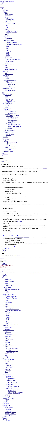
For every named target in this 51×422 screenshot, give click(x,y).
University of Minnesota (7, 272)
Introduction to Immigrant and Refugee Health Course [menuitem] (14, 124)
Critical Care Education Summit (10, 284)
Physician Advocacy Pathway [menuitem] (9, 100)
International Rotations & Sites (11, 378)
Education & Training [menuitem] (7, 81)
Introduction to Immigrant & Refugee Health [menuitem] (13, 117)
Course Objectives (7, 397)
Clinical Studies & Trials (6, 404)
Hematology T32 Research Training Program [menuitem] (11, 42)
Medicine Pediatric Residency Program (8, 246)
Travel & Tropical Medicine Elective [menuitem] (12, 113)
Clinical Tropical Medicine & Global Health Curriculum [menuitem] (12, 115)
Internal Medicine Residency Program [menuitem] (7, 94)
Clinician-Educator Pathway (9, 364)
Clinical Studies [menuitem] (6, 87)
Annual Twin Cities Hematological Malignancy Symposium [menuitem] (13, 59)
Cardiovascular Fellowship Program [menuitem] (9, 14)
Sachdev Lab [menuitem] (7, 53)
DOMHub (4, 274)
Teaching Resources (8, 400)
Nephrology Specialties (7, 343)
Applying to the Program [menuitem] (8, 95)
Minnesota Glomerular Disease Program (9, 413)
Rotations (7, 377)
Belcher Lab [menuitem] (7, 47)
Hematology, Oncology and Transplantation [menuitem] (8, 40)
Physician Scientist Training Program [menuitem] (10, 101)
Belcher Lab (7, 313)
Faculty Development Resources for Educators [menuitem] (8, 133)
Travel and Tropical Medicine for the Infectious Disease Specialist (15, 392)
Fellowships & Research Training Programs (8, 359)
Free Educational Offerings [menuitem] (9, 116)
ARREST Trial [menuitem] (8, 145)
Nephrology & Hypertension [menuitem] (6, 75)
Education (3, 161)
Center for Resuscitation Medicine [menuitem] (9, 144)
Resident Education (7, 375)
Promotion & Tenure (5, 419)
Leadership (6, 328)
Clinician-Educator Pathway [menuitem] (9, 99)
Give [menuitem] (2, 155)
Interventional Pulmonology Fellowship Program (12, 348)
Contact (4, 276)
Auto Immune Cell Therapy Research (9, 415)
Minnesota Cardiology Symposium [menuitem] (10, 20)
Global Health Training (5, 249)
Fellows (9, 349)
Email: (1, 264)
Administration (5, 416)
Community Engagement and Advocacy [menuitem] (9, 61)
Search (1, 4)
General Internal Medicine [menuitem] (6, 36)
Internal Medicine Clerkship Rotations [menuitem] (9, 132)
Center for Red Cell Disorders (8, 322)
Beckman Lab (8, 312)
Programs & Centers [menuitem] (5, 141)
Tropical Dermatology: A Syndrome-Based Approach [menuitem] (14, 127)
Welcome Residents (5, 402)
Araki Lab (6, 290)
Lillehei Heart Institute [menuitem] (7, 147)
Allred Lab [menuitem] (7, 46)
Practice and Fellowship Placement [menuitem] (9, 102)
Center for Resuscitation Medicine (9, 410)
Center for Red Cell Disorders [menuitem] (8, 57)
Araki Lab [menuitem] (6, 24)
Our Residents (6, 362)
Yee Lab (7, 321)
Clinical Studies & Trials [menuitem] (6, 139)
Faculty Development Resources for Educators (8, 398)
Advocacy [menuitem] (6, 37)
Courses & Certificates (7, 379)
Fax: (0, 263)
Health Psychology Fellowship (8, 303)
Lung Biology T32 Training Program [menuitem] (10, 84)
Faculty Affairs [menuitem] (3, 153)
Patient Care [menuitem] (6, 63)
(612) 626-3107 (3, 263)
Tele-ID (7, 331)
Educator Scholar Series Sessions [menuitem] (10, 134)
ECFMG (14, 171)
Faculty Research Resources (6, 405)
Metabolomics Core (7, 338)
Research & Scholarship (7, 329)
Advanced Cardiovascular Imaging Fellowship (11, 298)
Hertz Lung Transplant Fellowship (10, 352)
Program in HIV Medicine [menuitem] (8, 149)
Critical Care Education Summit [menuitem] (10, 19)
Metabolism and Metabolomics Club (9, 339)
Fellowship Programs (7, 295)
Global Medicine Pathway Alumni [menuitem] (12, 111)
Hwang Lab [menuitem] (7, 48)
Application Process (10, 308)
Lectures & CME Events (8, 280)
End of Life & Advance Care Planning (12, 382)
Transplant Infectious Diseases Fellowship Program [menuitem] (11, 69)
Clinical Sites (4, 250)
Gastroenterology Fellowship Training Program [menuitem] (11, 31)
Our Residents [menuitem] (6, 97)
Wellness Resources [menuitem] (5, 10)
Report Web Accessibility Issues (36, 272)
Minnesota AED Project (9, 411)
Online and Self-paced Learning (10, 389)
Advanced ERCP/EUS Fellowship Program (11, 296)
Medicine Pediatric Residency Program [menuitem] (7, 103)
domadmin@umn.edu (4, 264)
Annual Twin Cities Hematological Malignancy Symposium (13, 324)
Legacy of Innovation (7, 282)
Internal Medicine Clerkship (6, 396)
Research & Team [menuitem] (8, 143)
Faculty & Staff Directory (8, 395)
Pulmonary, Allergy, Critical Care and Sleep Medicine (9, 345)
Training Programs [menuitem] (7, 41)
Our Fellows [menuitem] (7, 33)
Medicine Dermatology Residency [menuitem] (7, 108)
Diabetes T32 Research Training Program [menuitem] (10, 23)
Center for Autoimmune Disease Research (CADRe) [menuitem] (11, 142)
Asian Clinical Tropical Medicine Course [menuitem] (12, 120)
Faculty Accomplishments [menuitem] (8, 56)
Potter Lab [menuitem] (7, 52)
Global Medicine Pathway (9, 376)
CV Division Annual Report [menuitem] (8, 21)
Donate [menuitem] (7, 27)
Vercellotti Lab (8, 320)
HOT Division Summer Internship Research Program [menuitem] (12, 43)
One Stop (3, 2)
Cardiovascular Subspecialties (8, 279)
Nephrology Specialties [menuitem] (7, 78)
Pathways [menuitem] (6, 98)
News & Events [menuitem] (7, 35)
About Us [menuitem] (6, 65)
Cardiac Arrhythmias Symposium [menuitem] (10, 18)
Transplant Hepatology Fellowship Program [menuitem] (11, 32)
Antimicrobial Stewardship (8, 336)
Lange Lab (7, 315)
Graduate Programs (5, 401)
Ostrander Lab (8, 317)
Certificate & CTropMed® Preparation (10, 380)
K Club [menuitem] (6, 140)
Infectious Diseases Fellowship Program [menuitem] (9, 68)
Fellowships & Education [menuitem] (8, 66)
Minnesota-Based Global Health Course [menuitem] (12, 122)
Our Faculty (6, 278)
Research (7, 291)
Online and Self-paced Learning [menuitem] (10, 123)
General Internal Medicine (6, 301)
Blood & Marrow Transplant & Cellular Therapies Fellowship (13, 310)
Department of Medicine (5, 160)
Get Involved (6, 394)
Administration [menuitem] (5, 150)
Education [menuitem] (6, 73)
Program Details (7, 361)
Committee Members (7, 420)
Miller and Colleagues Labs (9, 316)
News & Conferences (7, 344)
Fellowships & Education (8, 332)
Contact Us (7, 292)
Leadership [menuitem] (6, 62)
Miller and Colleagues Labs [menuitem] (9, 51)
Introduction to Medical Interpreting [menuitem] (12, 118)
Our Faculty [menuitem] (6, 13)
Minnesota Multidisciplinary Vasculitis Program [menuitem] (10, 148)
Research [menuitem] (6, 16)
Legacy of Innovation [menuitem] (7, 17)
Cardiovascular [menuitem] (5, 12)
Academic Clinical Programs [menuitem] (9, 82)
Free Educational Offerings (9, 381)
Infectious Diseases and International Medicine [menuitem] (8, 64)
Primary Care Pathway (9, 367)
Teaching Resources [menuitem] (8, 135)
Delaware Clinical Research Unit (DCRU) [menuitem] (8, 151)
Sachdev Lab (7, 318)
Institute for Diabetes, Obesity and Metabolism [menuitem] (10, 146)
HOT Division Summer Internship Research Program (12, 309)
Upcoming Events (7, 283)
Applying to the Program (5, 247)
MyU (2, 3)
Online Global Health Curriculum (12, 391)
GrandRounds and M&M (6, 403)
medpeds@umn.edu (6, 204)
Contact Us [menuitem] (7, 26)
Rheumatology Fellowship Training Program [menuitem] (10, 90)
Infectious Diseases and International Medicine (8, 330)
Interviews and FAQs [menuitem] (8, 104)
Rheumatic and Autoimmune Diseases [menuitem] (7, 88)
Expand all (2, 183)
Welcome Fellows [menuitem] (5, 136)
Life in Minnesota (5, 275)
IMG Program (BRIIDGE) (9, 384)
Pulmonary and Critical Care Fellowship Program (12, 351)
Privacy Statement (31, 272)
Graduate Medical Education (9, 231)
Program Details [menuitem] (7, 105)
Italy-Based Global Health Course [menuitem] (12, 121)
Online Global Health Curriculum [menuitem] (12, 125)
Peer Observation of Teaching (8, 399)
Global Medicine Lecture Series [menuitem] (8, 128)
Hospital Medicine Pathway (9, 365)
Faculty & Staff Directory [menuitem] (8, 129)
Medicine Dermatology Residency (7, 374)
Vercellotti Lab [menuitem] (8, 55)
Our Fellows (7, 356)
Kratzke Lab (7, 314)
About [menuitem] (2, 8)
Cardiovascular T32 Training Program (9, 281)
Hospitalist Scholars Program (8, 327)
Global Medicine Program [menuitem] (6, 109)
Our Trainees (9, 350)
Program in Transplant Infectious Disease (9, 335)
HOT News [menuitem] (6, 58)
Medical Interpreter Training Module (12, 390)
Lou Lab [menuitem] (7, 50)
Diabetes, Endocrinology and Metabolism (8, 287)
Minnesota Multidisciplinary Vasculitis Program (10, 414)
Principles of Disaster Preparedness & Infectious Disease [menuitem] (14, 126)
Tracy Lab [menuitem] (7, 54)
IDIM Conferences (7, 333)
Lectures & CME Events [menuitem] (8, 15)
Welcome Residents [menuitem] (5, 137)
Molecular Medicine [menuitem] (5, 71)
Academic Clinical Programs (8, 302)
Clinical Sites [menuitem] (6, 96)
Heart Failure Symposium (9, 285)
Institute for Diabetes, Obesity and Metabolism (10, 412)
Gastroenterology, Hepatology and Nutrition (8, 294)
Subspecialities (5, 418)
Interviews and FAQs (6, 248)
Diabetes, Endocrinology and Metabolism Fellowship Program (12, 289)
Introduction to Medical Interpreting (12, 383)
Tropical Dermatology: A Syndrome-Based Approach (14, 393)
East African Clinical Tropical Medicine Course (13, 386)
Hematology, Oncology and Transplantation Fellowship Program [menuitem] (14, 44)
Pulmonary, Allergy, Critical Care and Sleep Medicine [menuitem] (9, 80)
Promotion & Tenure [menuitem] (5, 154)
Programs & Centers (5, 406)
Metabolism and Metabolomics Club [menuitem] (9, 74)
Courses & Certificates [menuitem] (7, 114)
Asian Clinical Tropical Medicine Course (12, 385)
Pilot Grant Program (8, 409)
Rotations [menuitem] (7, 112)
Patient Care (3, 417)
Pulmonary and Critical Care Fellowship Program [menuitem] (12, 85)
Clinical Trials (6, 323)
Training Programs (7, 307)
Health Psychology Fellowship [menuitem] (8, 38)
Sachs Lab (7, 319)
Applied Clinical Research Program (9, 407)
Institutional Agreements (9, 388)
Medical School (2, 7)
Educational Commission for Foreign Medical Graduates (22, 237)
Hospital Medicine (5, 325)
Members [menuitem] (7, 25)
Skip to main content (2, 0)
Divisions (3, 277)
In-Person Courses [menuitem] (8, 119)
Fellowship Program (7, 342)
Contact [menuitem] (4, 11)
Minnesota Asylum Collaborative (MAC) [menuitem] (9, 130)
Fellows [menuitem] (9, 83)
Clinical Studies (6, 300)
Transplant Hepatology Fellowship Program (11, 297)
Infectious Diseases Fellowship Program (9, 334)
